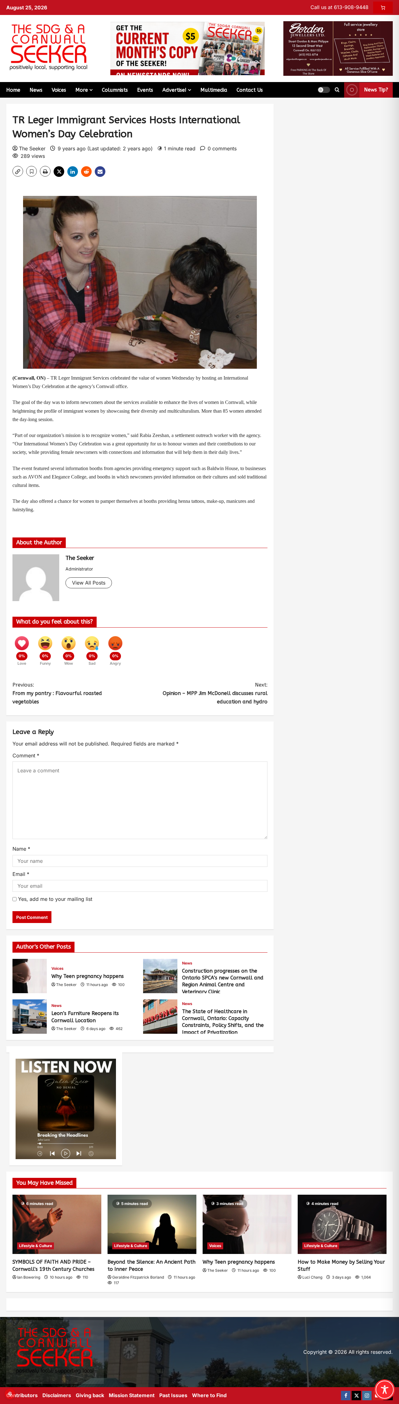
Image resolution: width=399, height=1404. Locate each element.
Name (21, 849)
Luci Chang (312, 1277)
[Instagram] (367, 1395)
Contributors (22, 1395)
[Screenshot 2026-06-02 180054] (338, 48)
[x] (356, 1395)
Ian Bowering (28, 1277)
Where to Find (209, 1395)
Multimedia (213, 90)
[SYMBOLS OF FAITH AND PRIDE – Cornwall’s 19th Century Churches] (56, 1224)
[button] (324, 90)
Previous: (57, 693)
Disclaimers (56, 1395)
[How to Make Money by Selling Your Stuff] (342, 1224)
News (36, 90)
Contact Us (250, 90)
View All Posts (88, 583)
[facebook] (345, 1395)
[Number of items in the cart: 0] (383, 7)
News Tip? (376, 90)
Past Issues (173, 1395)
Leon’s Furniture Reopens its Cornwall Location (29, 1016)
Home (13, 90)
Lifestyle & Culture (35, 1245)
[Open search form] (337, 90)
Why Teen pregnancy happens (29, 976)
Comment (25, 755)
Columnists (115, 90)
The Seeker (32, 148)
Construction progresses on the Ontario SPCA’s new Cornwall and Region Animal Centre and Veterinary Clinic (160, 976)
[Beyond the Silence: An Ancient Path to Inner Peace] (152, 1224)
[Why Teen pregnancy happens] (247, 1224)
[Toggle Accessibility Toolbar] (384, 1389)
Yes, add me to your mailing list (54, 899)
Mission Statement (132, 1395)
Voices (59, 90)
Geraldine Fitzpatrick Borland (138, 1277)
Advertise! (174, 90)
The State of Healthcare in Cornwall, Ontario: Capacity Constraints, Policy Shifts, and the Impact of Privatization (160, 1016)
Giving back (90, 1395)
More (81, 90)
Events (145, 90)
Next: (215, 693)
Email (20, 874)
